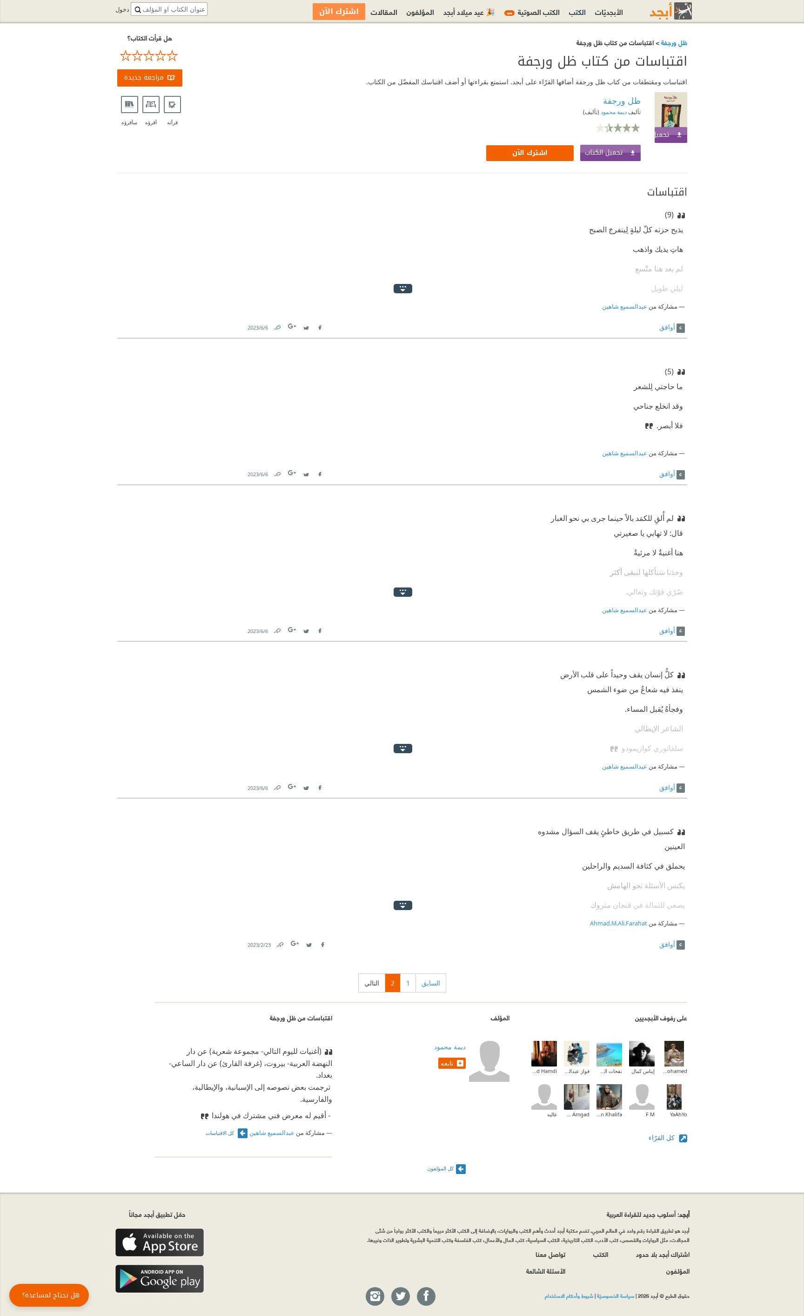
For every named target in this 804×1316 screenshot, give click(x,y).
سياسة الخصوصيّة (615, 1295)
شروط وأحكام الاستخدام (569, 1295)
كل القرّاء (663, 1137)
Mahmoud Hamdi (544, 1070)
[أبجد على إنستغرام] (374, 1297)
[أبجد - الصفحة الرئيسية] (659, 11)
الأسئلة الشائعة (545, 1270)
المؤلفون (420, 11)
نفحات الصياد (609, 1070)
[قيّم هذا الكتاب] (149, 56)
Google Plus (292, 326)
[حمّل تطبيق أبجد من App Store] (159, 1242)
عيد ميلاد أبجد (469, 11)
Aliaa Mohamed (674, 1070)
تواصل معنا (550, 1254)
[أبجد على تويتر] (400, 1297)
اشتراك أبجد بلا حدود (663, 1254)
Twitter (306, 326)
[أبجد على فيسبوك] (426, 1297)
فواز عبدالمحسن (577, 1070)
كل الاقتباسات (220, 1132)
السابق (431, 983)
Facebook (319, 326)
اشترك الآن (530, 153)
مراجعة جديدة (144, 77)
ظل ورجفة (673, 42)
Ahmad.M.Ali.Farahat (618, 923)
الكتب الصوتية (533, 11)
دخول (122, 9)
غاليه (552, 1114)
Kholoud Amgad (577, 1114)
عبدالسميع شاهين (624, 306)
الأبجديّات (609, 11)
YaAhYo (678, 1114)
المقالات (384, 11)
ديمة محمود (613, 112)
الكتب (577, 11)
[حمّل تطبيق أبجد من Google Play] (159, 1279)
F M (650, 1114)
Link (276, 326)
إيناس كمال (643, 1070)
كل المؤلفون (440, 1168)
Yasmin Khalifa (609, 1114)
